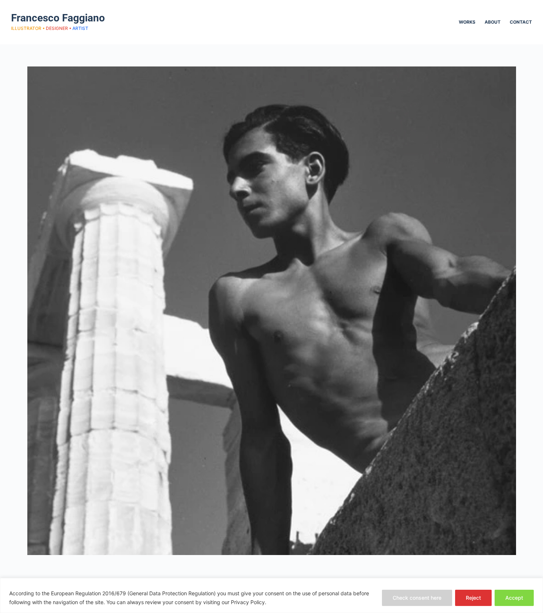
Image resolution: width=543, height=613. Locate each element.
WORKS (467, 22)
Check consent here (417, 598)
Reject (473, 598)
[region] (271, 595)
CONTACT (521, 22)
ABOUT (493, 22)
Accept (514, 598)
